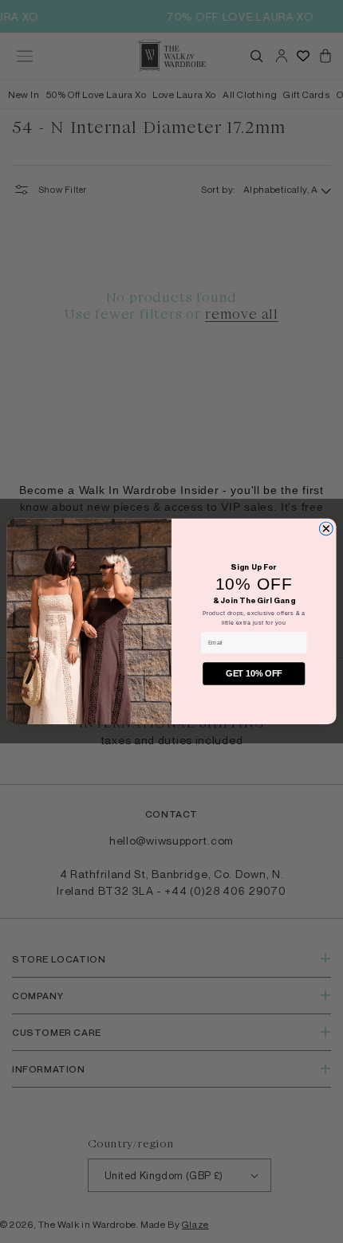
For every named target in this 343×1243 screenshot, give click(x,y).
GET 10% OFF (254, 674)
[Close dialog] (326, 528)
